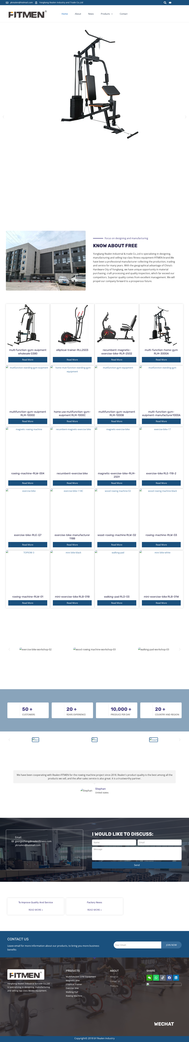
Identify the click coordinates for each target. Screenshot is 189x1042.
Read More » (36, 909)
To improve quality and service (35, 902)
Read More (27, 359)
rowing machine (74, 995)
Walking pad (72, 992)
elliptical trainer (74, 984)
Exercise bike (72, 988)
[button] (165, 2)
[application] (111, 14)
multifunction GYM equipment (81, 976)
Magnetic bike (73, 980)
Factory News (94, 902)
